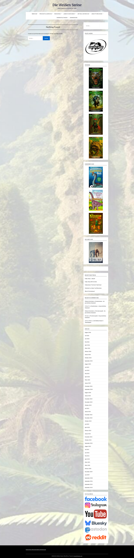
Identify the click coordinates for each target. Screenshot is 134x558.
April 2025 (87, 376)
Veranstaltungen (62, 17)
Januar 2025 (88, 383)
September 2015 (89, 484)
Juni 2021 (87, 452)
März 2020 (87, 465)
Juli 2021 (87, 449)
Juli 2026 (87, 335)
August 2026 (88, 332)
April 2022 (87, 427)
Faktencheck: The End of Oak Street (93, 284)
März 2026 (87, 348)
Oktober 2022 (88, 421)
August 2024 (88, 392)
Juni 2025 (87, 370)
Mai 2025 (87, 373)
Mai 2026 (87, 342)
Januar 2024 (88, 395)
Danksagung (73, 17)
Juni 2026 (87, 338)
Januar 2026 (88, 354)
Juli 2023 (87, 408)
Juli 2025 (87, 367)
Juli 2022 (87, 424)
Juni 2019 (87, 474)
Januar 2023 (88, 411)
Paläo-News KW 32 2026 (91, 281)
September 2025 (89, 361)
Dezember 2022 (88, 414)
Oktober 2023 (88, 405)
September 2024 (89, 389)
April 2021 (87, 459)
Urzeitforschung (96, 13)
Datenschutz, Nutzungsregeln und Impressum (36, 549)
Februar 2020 (88, 468)
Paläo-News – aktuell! (90, 278)
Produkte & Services (46, 13)
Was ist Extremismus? (90, 291)
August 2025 (88, 364)
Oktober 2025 (88, 357)
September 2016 (89, 481)
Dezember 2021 (88, 436)
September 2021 (89, 443)
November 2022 (88, 418)
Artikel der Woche (83, 13)
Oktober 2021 (88, 440)
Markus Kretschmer (89, 301)
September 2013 (89, 487)
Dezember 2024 (88, 386)
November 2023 (88, 402)
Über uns (34, 13)
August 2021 (88, 446)
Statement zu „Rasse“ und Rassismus (93, 288)
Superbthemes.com (78, 556)
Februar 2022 (88, 430)
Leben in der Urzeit (69, 13)
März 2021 (87, 462)
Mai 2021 (87, 455)
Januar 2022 (88, 433)
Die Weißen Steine (67, 5)
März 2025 (87, 379)
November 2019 (88, 471)
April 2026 (87, 345)
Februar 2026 (88, 351)
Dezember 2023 (88, 398)
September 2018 (89, 478)
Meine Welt (57, 13)
